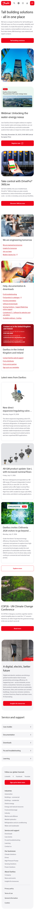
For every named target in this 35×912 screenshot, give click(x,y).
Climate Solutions (10, 854)
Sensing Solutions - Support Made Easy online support (15, 308)
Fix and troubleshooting (12, 840)
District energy (9, 803)
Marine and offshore (11, 816)
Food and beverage (11, 810)
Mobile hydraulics (10, 819)
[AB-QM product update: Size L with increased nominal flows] (17, 454)
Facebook (19, 776)
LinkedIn (7, 776)
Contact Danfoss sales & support (13, 358)
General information (11, 898)
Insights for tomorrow (10, 248)
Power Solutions (10, 867)
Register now (16, 143)
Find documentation (9, 301)
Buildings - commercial (12, 797)
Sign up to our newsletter (11, 367)
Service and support (12, 830)
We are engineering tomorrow (12, 245)
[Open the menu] (32, 3)
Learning (7, 843)
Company (8, 875)
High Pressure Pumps (11, 861)
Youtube (27, 776)
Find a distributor (8, 361)
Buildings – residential (12, 800)
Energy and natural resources (14, 807)
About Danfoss (10, 872)
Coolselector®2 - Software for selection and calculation (16, 313)
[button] (23, 3)
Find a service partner (10, 364)
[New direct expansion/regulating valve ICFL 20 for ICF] (17, 393)
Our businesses (10, 851)
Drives (7, 857)
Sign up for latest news (17, 782)
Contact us (8, 846)
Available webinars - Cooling (12, 318)
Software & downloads (10, 304)
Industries (8, 791)
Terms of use (9, 893)
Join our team (7, 251)
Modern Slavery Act (9, 255)
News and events (10, 878)
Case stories (8, 837)
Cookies (7, 903)
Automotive (8, 794)
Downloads (8, 834)
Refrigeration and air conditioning (16, 823)
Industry (7, 813)
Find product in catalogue (11, 297)
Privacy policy (9, 888)
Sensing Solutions (10, 864)
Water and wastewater (12, 826)
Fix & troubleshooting (10, 294)
